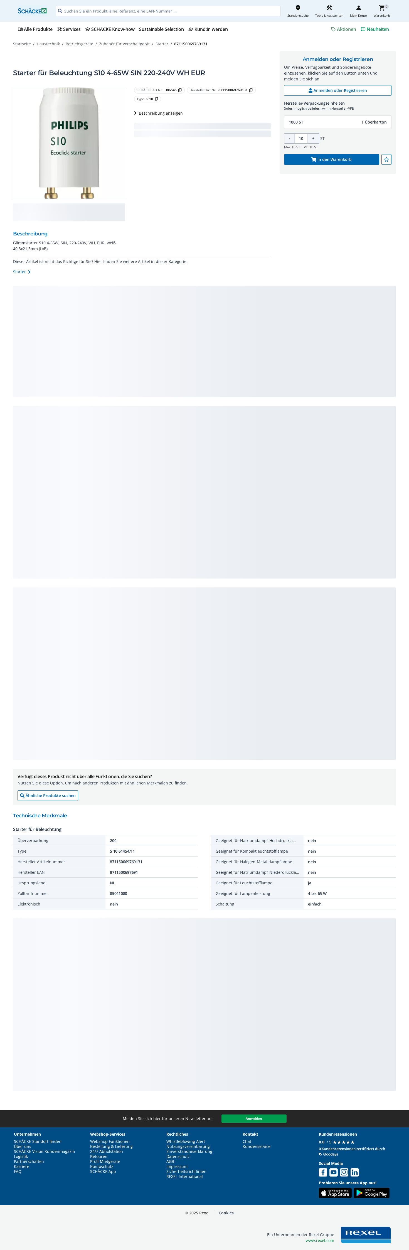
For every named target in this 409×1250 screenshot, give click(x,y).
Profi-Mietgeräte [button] (105, 1161)
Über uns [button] (22, 1146)
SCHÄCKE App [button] (103, 1171)
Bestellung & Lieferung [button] (111, 1146)
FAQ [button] (17, 1171)
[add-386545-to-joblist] (386, 159)
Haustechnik (48, 43)
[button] (337, 122)
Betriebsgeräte (79, 43)
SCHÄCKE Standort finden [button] (37, 1141)
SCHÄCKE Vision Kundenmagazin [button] (44, 1151)
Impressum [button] (177, 1166)
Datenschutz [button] (178, 1156)
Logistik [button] (21, 1156)
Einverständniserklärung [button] (189, 1151)
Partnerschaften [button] (29, 1161)
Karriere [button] (21, 1166)
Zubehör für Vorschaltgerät (124, 43)
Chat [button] (247, 1141)
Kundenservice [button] (256, 1146)
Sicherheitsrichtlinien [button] (186, 1171)
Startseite (22, 43)
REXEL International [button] (184, 1176)
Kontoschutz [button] (101, 1166)
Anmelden (254, 1118)
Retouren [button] (98, 1156)
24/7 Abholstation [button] (106, 1151)
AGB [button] (170, 1161)
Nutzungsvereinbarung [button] (188, 1146)
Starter (162, 43)
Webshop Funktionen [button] (110, 1141)
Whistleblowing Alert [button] (185, 1141)
